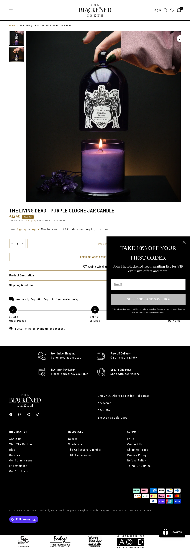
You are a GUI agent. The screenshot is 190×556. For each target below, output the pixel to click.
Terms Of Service (139, 466)
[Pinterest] (31, 414)
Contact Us (134, 444)
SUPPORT (133, 431)
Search (73, 439)
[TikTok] (40, 414)
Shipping (31, 220)
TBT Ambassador (80, 455)
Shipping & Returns (21, 285)
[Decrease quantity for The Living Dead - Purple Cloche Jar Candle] (12, 243)
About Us (15, 439)
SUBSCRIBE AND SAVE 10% (148, 299)
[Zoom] (180, 38)
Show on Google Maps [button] (112, 417)
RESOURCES (75, 431)
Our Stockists (18, 471)
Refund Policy (136, 460)
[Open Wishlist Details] (172, 10)
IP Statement (18, 466)
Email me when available (95, 257)
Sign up (22, 229)
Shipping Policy (137, 449)
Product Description (21, 275)
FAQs (130, 439)
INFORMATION (18, 431)
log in (35, 229)
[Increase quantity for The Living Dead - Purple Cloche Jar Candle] (22, 243)
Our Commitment (20, 460)
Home (12, 25)
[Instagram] (22, 414)
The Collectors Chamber (84, 449)
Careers (14, 455)
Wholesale (75, 444)
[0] (178, 10)
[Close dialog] (184, 242)
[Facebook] (13, 414)
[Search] (165, 10)
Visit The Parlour (20, 444)
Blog (12, 449)
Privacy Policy (137, 455)
